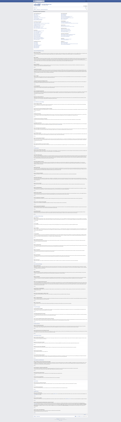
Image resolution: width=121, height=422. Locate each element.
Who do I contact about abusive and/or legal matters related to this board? (69, 43)
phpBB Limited (55, 393)
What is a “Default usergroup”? (64, 18)
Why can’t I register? (36, 15)
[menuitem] (86, 8)
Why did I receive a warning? (37, 36)
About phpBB (35, 394)
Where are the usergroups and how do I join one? (66, 16)
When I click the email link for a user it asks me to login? (40, 28)
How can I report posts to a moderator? (38, 37)
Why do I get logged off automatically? (38, 19)
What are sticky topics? (36, 46)
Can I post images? (36, 44)
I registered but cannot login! (37, 16)
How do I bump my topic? (37, 39)
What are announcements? (37, 45)
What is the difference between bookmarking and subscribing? (68, 34)
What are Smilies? (36, 43)
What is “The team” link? (64, 19)
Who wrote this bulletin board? (64, 42)
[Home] (37, 5)
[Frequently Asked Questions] (86, 1)
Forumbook (57, 418)
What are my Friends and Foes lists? (65, 25)
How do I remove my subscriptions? (65, 36)
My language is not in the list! (37, 25)
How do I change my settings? (37, 22)
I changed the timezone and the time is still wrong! (39, 24)
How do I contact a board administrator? (65, 44)
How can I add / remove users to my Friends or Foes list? (67, 26)
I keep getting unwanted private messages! (66, 22)
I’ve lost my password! (36, 18)
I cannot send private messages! (65, 21)
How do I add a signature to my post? (38, 32)
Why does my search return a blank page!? (66, 30)
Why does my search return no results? (65, 29)
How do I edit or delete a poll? (37, 34)
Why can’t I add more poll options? (38, 33)
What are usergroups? (63, 15)
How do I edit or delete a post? (37, 31)
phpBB (59, 124)
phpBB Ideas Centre (68, 398)
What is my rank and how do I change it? (38, 27)
